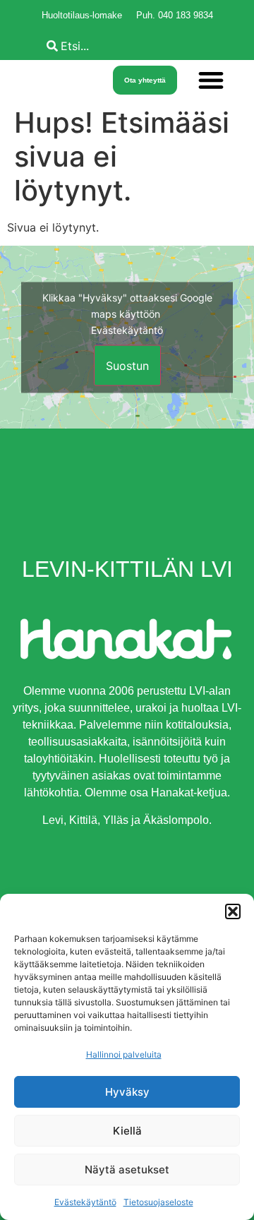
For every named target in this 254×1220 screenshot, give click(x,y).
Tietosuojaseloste (158, 1202)
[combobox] (147, 46)
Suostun (127, 365)
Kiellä (127, 1130)
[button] (233, 911)
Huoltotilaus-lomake (82, 15)
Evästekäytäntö (85, 1202)
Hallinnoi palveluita (124, 1054)
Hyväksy (127, 1092)
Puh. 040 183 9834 (174, 15)
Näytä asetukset (127, 1169)
